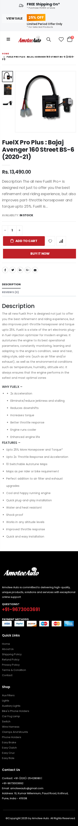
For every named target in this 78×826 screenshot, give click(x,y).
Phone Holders (11, 737)
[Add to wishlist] (50, 241)
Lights (5, 700)
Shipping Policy (12, 654)
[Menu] (8, 39)
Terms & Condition (14, 670)
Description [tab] (11, 284)
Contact (7, 675)
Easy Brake (9, 742)
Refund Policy (10, 659)
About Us (8, 649)
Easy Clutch (9, 748)
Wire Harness (10, 727)
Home (5, 53)
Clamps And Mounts (15, 732)
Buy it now (40, 253)
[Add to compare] (61, 241)
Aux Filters (8, 695)
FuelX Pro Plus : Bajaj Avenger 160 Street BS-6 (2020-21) (38, 149)
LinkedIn (20, 270)
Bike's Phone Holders (15, 711)
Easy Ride (8, 758)
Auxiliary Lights (11, 706)
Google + (27, 270)
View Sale (14, 18)
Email (35, 270)
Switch (6, 721)
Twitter (12, 270)
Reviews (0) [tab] (10, 292)
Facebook (5, 270)
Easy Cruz (8, 753)
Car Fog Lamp (11, 716)
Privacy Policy (11, 665)
